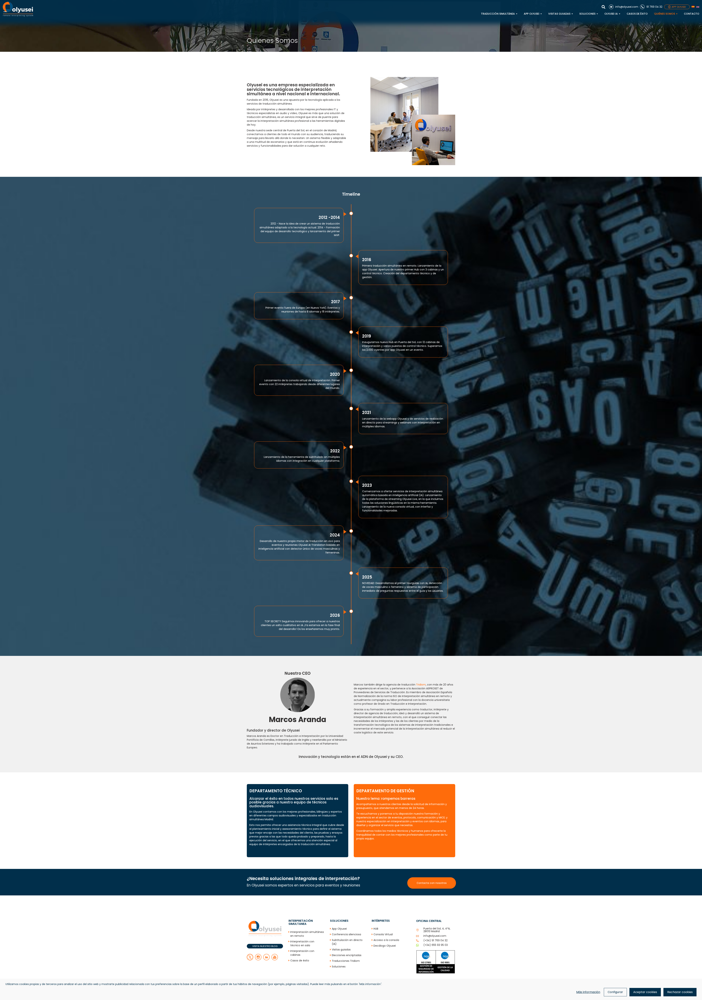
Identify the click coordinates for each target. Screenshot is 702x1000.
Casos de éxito (637, 14)
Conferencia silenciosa (346, 934)
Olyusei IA (611, 14)
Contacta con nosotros (432, 883)
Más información (588, 992)
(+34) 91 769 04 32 (435, 940)
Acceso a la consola (386, 940)
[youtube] (274, 959)
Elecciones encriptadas (346, 955)
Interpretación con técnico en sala (302, 943)
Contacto (691, 14)
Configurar (615, 992)
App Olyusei (532, 14)
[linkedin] (266, 959)
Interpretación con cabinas (302, 953)
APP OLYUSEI (679, 7)
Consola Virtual (383, 934)
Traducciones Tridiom (346, 961)
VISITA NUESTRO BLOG (265, 946)
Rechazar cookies (680, 992)
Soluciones (587, 14)
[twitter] (250, 959)
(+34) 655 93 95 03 (435, 945)
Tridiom (421, 684)
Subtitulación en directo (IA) (347, 942)
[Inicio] (18, 9)
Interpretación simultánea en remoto (307, 934)
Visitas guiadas (559, 14)
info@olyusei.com (434, 936)
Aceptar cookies (645, 992)
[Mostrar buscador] (604, 7)
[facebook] (258, 959)
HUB (375, 929)
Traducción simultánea (498, 14)
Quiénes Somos (665, 14)
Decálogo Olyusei (384, 946)
